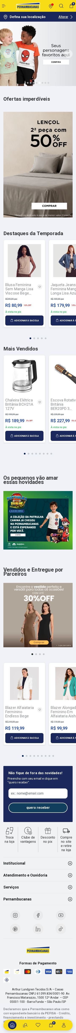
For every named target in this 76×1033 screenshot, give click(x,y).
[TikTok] (61, 929)
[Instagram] (15, 915)
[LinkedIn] (38, 929)
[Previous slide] (7, 54)
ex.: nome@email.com (27, 793)
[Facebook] (38, 915)
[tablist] (38, 335)
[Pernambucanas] (28, 6)
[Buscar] (25, 1025)
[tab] (27, 83)
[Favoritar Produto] (39, 286)
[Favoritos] (38, 1025)
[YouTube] (61, 915)
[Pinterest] (15, 929)
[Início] (12, 1025)
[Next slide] (68, 54)
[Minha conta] (64, 1025)
